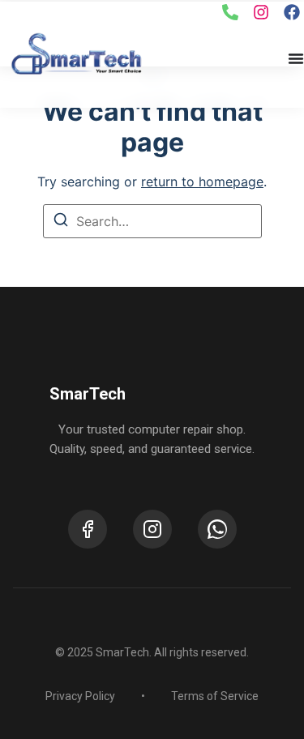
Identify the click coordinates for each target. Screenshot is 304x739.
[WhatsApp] (217, 529)
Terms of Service (215, 696)
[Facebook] (87, 529)
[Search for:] (152, 221)
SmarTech (87, 394)
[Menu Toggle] (296, 58)
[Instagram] (152, 529)
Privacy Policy (80, 696)
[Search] (61, 222)
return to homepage (202, 181)
